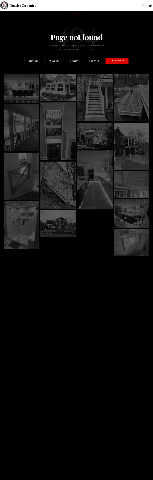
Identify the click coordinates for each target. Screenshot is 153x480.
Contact (94, 61)
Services (33, 61)
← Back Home (117, 61)
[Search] (144, 5)
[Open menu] (150, 5)
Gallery (74, 61)
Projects (54, 61)
